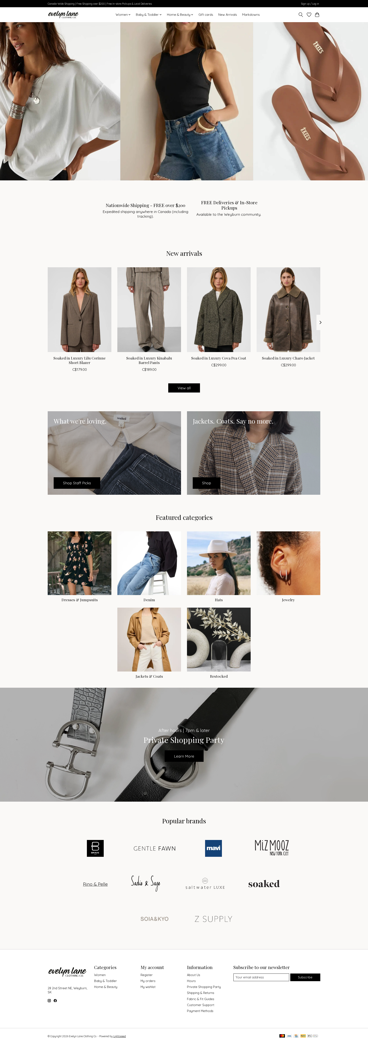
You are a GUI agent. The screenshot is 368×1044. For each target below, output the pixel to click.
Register (147, 975)
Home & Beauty (105, 987)
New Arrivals (227, 15)
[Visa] (289, 1036)
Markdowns (251, 15)
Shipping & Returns (200, 993)
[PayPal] (303, 1036)
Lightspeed (119, 1036)
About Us (193, 975)
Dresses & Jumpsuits (80, 599)
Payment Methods (200, 1011)
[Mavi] (213, 848)
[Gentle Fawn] (154, 848)
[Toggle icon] (301, 15)
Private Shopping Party (204, 987)
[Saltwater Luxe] (205, 884)
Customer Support (200, 1005)
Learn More (184, 756)
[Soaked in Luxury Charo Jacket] (288, 309)
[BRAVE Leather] (95, 848)
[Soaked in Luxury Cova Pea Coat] (219, 309)
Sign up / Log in (310, 3)
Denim (149, 599)
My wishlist (148, 987)
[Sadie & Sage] (146, 884)
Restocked (219, 676)
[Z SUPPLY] (213, 919)
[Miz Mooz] (272, 848)
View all (184, 387)
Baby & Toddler (105, 981)
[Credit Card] (296, 1036)
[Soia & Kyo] (154, 919)
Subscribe (305, 977)
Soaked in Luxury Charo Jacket (288, 357)
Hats (219, 599)
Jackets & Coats (149, 676)
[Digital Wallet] (313, 1036)
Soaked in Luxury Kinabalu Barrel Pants (149, 360)
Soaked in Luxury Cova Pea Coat (218, 357)
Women (100, 975)
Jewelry (288, 599)
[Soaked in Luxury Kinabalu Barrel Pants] (149, 309)
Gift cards (205, 15)
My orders (148, 981)
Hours (191, 981)
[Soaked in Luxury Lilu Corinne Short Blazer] (79, 309)
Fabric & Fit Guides (200, 999)
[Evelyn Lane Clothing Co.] (64, 14)
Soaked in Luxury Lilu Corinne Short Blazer (79, 360)
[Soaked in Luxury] (264, 884)
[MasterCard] (282, 1036)
